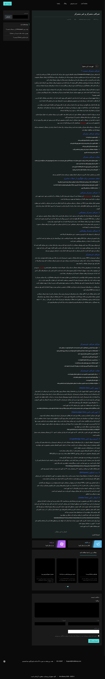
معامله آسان (84, 3)
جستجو (26, 13)
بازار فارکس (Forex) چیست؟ (91, 574)
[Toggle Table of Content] (96, 66)
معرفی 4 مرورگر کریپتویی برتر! (48, 574)
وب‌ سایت (96, 628)
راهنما (58, 3)
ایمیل (64, 620)
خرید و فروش (73, 3)
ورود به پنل (7, 3)
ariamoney (81, 19)
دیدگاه (97, 601)
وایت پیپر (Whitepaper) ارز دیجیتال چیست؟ (17, 29)
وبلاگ (65, 3)
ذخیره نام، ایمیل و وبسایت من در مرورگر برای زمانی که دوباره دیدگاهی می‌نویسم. (76, 636)
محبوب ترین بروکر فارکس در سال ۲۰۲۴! (68, 574)
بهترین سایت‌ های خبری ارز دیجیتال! (19, 33)
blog (75, 19)
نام (98, 620)
